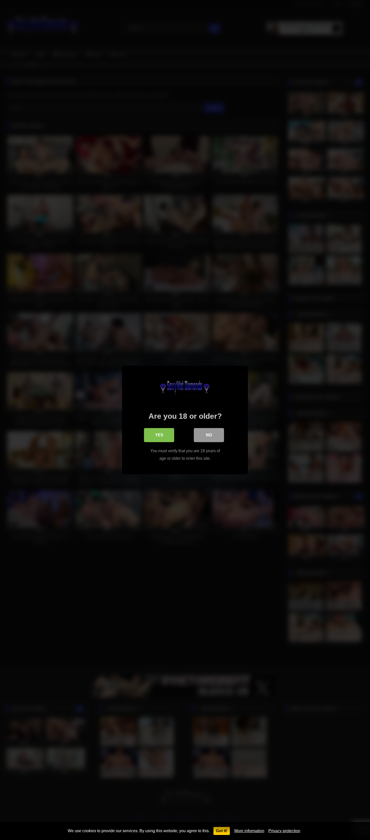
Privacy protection (284, 831)
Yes (159, 435)
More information (249, 831)
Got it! (221, 831)
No (209, 435)
